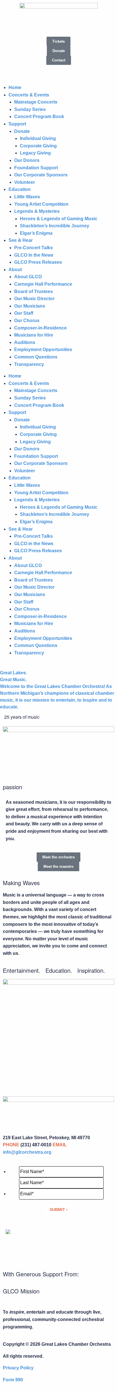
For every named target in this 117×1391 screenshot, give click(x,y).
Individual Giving (38, 138)
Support (17, 123)
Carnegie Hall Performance (43, 284)
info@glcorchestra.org (27, 1152)
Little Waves (27, 196)
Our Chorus (26, 320)
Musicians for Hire (33, 335)
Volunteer (24, 182)
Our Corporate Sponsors (41, 174)
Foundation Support (36, 167)
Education (20, 189)
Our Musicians (29, 306)
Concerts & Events (29, 94)
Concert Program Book (39, 116)
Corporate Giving (38, 145)
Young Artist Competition (41, 204)
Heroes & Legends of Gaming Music (58, 218)
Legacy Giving (35, 153)
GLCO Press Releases (38, 262)
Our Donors (26, 160)
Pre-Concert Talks (33, 247)
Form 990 (13, 1379)
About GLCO (28, 276)
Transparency (29, 364)
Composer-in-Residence (40, 327)
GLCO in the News (33, 255)
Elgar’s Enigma (36, 233)
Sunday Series (30, 109)
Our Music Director (34, 298)
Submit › (59, 1209)
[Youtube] (43, 72)
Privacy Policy (18, 1367)
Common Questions (35, 357)
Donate (22, 131)
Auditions (24, 342)
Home (15, 87)
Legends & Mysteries (37, 211)
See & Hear (21, 240)
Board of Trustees (33, 291)
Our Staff (23, 313)
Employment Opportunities (43, 349)
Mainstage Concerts (35, 102)
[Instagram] (28, 72)
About (15, 269)
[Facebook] (13, 72)
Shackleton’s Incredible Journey (54, 225)
